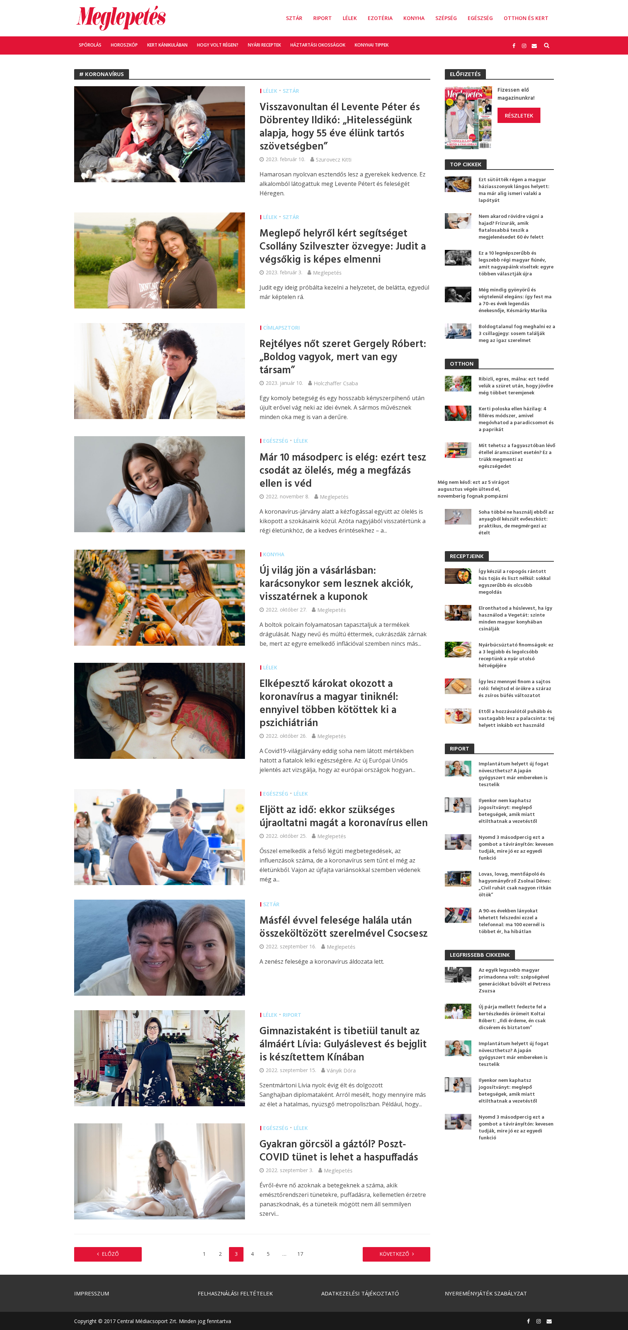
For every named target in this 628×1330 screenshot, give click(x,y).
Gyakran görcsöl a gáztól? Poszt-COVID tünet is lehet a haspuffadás (338, 1151)
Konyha (413, 18)
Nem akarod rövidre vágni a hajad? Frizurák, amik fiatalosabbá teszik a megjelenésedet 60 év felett (511, 227)
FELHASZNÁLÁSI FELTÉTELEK (235, 1293)
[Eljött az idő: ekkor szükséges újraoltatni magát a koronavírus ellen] (159, 836)
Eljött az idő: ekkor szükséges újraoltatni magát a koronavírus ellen (343, 817)
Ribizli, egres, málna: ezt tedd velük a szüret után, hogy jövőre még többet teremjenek (516, 386)
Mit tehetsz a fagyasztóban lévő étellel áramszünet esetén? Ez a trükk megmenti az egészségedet (517, 456)
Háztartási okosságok (317, 45)
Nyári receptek (264, 45)
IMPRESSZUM (91, 1293)
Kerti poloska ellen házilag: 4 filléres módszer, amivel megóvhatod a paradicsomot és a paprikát (516, 419)
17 (300, 1253)
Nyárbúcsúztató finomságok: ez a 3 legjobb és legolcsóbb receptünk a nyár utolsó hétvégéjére (516, 655)
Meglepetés (327, 272)
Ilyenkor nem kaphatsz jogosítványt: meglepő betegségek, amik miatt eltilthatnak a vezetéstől (508, 811)
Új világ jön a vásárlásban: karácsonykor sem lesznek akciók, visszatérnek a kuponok (336, 584)
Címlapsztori (281, 327)
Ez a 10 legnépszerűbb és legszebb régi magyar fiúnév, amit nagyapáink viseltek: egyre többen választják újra (516, 264)
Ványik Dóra (341, 1070)
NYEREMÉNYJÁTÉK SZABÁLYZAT (486, 1293)
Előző (110, 1253)
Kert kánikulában (167, 45)
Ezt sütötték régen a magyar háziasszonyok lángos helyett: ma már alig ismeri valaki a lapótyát (514, 190)
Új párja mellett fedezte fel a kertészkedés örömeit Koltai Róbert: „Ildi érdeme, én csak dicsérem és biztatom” (512, 1017)
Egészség (480, 18)
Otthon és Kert (526, 18)
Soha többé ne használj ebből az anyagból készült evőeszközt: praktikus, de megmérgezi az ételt (516, 523)
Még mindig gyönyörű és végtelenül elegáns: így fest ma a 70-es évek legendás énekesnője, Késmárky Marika (515, 300)
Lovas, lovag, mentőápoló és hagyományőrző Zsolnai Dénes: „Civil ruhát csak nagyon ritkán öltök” (515, 885)
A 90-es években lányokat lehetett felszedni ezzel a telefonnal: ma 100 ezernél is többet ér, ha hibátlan (512, 921)
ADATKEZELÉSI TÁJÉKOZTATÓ (360, 1293)
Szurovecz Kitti (333, 159)
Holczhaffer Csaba (336, 383)
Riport (322, 18)
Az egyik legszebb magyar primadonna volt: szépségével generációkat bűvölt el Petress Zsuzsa (515, 981)
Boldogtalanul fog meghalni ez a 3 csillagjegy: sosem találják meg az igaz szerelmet (517, 333)
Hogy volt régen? (217, 45)
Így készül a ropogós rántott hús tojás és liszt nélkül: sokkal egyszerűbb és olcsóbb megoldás (515, 582)
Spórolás (90, 45)
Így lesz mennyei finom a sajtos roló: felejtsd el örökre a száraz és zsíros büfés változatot (515, 688)
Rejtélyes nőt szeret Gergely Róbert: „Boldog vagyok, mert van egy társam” (342, 357)
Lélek (350, 18)
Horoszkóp (124, 45)
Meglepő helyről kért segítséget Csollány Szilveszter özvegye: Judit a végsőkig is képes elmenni (342, 247)
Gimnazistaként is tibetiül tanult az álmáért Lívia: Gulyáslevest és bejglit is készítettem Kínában (343, 1044)
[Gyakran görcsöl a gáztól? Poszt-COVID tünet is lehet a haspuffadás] (159, 1171)
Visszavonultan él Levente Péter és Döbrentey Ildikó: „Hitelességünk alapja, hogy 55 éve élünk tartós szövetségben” (339, 127)
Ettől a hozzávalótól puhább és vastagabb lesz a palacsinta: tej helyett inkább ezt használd (517, 718)
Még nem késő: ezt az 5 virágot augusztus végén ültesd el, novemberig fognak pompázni (474, 489)
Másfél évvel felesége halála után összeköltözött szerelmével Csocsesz (343, 928)
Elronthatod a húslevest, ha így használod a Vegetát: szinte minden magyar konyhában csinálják (515, 619)
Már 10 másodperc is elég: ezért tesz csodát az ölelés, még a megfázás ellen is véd (342, 471)
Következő (394, 1253)
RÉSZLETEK (519, 115)
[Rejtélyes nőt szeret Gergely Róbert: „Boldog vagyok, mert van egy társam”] (159, 370)
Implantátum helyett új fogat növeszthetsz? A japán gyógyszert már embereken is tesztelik (514, 774)
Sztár (294, 18)
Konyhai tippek (372, 45)
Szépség (446, 18)
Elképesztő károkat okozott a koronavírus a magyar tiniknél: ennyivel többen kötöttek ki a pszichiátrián (328, 704)
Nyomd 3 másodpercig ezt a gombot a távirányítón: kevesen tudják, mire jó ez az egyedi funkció (516, 848)
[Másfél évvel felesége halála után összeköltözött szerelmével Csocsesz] (159, 947)
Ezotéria (380, 18)
